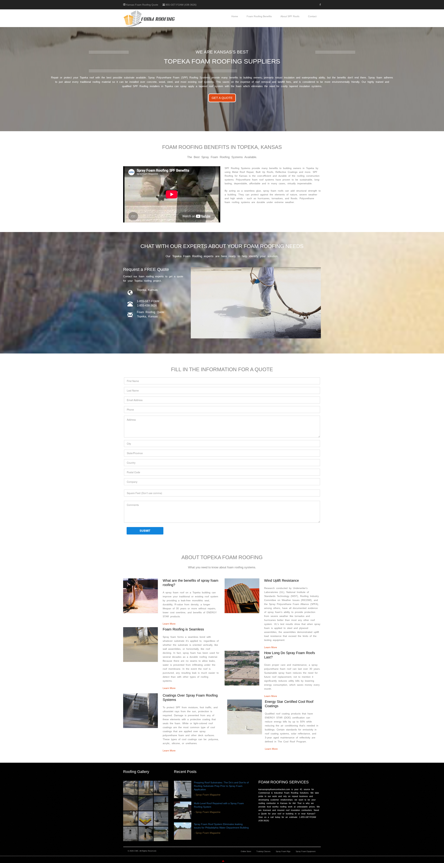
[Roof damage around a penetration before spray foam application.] (130, 833)
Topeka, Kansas (147, 316)
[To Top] (112, 861)
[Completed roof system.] (161, 803)
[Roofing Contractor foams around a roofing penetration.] (130, 818)
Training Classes (263, 851)
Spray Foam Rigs (283, 851)
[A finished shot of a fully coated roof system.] (145, 803)
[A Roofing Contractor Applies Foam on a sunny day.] (145, 788)
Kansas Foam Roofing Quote (142, 4)
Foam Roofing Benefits (259, 16)
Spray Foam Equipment (305, 851)
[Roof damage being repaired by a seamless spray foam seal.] (145, 833)
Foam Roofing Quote (150, 312)
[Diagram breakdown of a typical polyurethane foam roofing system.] (145, 818)
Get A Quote (222, 98)
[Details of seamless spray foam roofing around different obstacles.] (130, 788)
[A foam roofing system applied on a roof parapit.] (130, 803)
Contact (312, 16)
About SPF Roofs (289, 16)
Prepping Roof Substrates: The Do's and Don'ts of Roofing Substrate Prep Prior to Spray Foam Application (221, 786)
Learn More (169, 623)
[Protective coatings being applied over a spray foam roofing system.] (161, 788)
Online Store (246, 851)
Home (234, 16)
